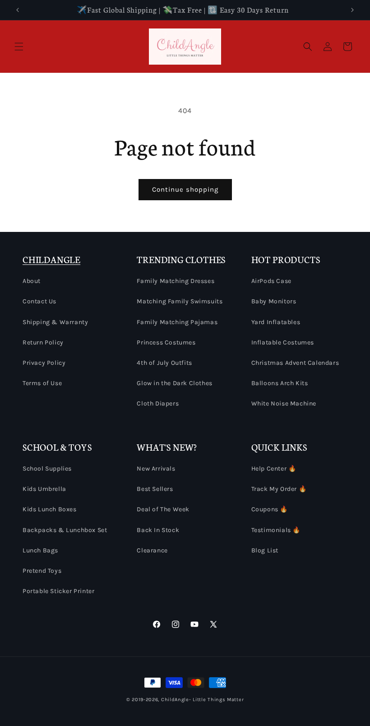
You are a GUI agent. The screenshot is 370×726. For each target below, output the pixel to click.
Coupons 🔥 (269, 509)
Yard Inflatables (276, 322)
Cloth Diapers (158, 403)
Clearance (152, 550)
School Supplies (47, 468)
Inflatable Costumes (282, 342)
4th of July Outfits (164, 363)
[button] (19, 47)
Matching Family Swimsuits (179, 301)
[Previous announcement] (18, 10)
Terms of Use (42, 383)
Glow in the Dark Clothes (174, 383)
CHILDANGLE (51, 259)
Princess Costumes (166, 342)
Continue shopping (185, 189)
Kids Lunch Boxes (50, 509)
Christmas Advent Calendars (295, 363)
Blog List (264, 550)
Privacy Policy (44, 363)
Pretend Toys (42, 571)
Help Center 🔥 (273, 468)
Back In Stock (158, 530)
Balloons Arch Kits (279, 383)
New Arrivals (156, 468)
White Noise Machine (283, 403)
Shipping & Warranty (55, 322)
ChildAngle (175, 699)
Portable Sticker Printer (58, 591)
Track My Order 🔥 (279, 489)
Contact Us (39, 301)
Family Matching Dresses (175, 281)
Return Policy (43, 342)
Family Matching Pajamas (177, 322)
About (32, 281)
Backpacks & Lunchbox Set (65, 530)
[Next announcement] (352, 10)
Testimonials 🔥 (276, 530)
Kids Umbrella (44, 489)
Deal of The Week (163, 509)
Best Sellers (155, 489)
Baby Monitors (273, 301)
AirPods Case (271, 281)
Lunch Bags (40, 550)
